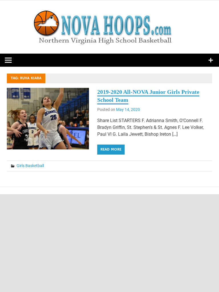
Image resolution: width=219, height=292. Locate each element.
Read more (110, 149)
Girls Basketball (30, 165)
